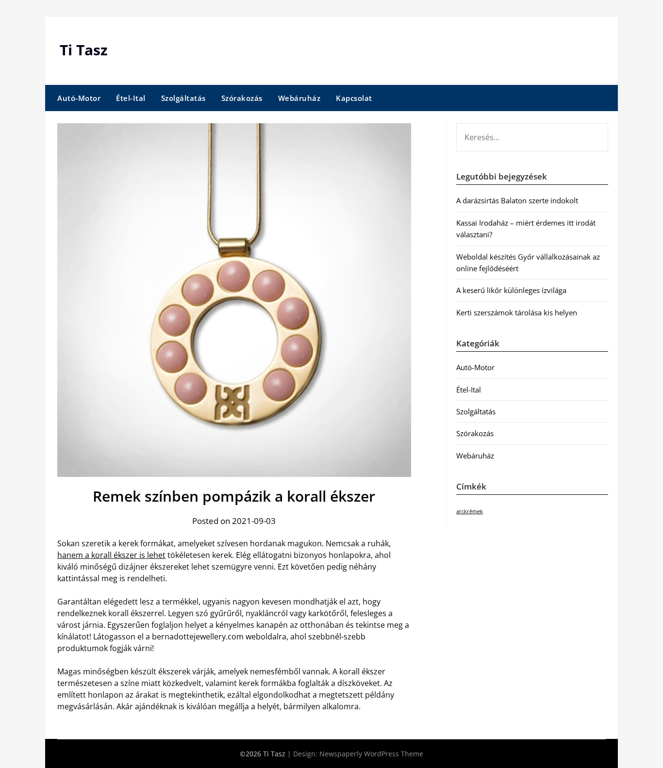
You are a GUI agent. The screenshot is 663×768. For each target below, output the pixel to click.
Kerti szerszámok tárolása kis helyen (516, 312)
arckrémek (469, 511)
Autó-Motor (78, 98)
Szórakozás (242, 98)
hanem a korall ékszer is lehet (111, 555)
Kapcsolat (354, 98)
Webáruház (299, 98)
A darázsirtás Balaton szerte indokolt (517, 200)
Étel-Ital (131, 98)
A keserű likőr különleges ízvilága (511, 290)
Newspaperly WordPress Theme (371, 753)
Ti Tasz (84, 50)
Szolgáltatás (183, 98)
